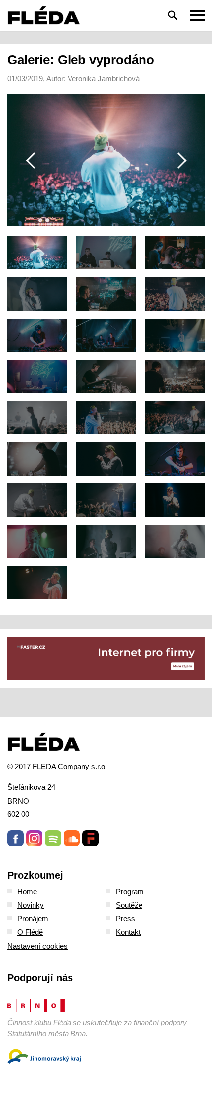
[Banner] (106, 659)
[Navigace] (197, 15)
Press (125, 919)
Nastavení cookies (37, 946)
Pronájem (32, 919)
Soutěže (129, 905)
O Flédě (30, 932)
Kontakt (128, 932)
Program (130, 891)
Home (27, 891)
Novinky (30, 905)
